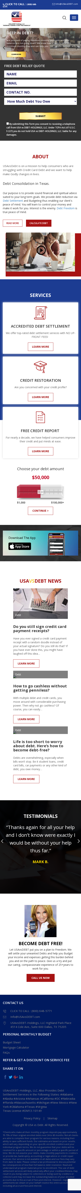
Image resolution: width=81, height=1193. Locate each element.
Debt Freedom (66, 208)
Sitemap (52, 1118)
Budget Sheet (12, 1042)
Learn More (40, 346)
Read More (12, 223)
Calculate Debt (39, 223)
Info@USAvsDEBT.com (67, 3)
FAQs (6, 1052)
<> (41, 492)
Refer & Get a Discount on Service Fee (36, 1060)
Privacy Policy (32, 1118)
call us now (40, 978)
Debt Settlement (13, 200)
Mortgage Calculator (16, 1047)
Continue (39, 510)
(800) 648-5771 (20, 5)
